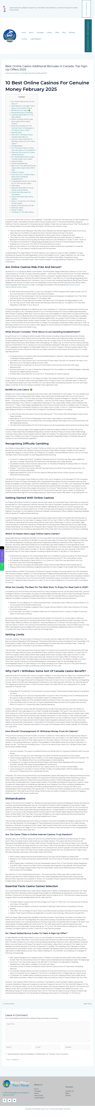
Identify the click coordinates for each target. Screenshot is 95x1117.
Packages (40, 32)
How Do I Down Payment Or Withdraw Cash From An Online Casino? (23, 141)
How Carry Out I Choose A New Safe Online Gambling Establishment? (23, 177)
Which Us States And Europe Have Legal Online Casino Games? (22, 121)
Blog (64, 32)
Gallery (49, 32)
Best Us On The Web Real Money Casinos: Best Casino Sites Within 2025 (23, 168)
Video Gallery (38, 1095)
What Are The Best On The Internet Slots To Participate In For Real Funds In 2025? (22, 128)
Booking (72, 32)
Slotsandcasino (16, 146)
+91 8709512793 (86, 8)
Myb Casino (15, 186)
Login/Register (35, 39)
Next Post (88, 1004)
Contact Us (69, 1091)
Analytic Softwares (64, 1109)
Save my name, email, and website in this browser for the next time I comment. (38, 1054)
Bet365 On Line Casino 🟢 (20, 110)
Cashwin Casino (17, 161)
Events (68, 1095)
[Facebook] (4, 7)
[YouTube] (4, 9)
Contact (24, 39)
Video (57, 32)
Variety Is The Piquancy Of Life (22, 205)
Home (23, 32)
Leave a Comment (12, 73)
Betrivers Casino (17, 208)
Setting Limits (16, 132)
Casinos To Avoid (17, 172)
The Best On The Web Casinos (22, 212)
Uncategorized (25, 73)
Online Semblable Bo (19, 163)
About (31, 32)
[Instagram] (4, 11)
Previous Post (8, 1004)
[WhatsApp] (2, 564)
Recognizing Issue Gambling (22, 112)
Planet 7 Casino (17, 210)
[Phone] (2, 569)
